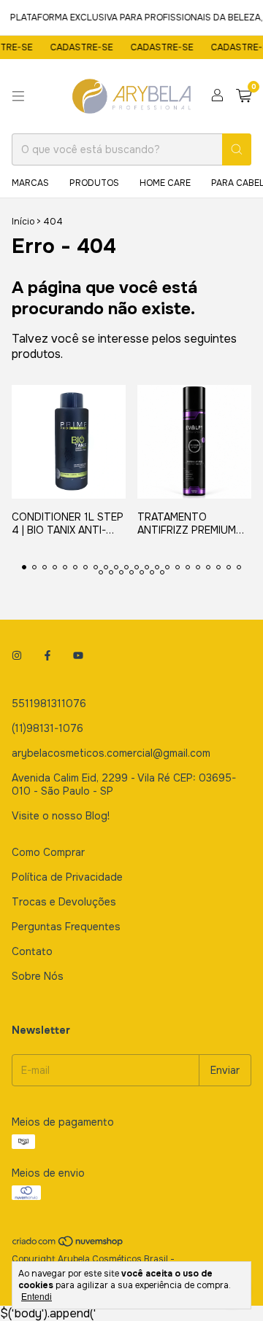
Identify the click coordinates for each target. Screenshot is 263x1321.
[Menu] (18, 96)
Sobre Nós (38, 976)
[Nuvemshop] (68, 1245)
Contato (32, 951)
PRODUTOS (94, 183)
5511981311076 (49, 703)
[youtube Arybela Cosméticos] (78, 655)
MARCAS (30, 183)
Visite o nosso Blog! (61, 815)
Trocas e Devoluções (64, 901)
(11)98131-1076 (47, 728)
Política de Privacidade (67, 877)
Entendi (36, 1297)
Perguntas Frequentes (66, 926)
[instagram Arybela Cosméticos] (17, 655)
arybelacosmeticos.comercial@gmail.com (111, 753)
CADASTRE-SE (77, 47)
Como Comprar (48, 852)
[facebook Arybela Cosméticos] (47, 655)
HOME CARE (165, 183)
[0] (243, 96)
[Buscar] (236, 149)
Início (23, 221)
